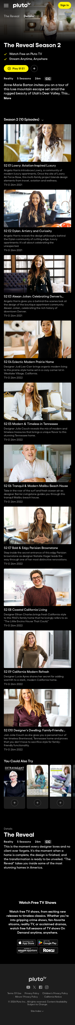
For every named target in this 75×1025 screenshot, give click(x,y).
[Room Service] (37, 787)
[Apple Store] (26, 943)
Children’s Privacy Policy (55, 993)
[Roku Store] (49, 950)
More (7, 98)
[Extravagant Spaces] (14, 787)
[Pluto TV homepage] (37, 979)
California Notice (53, 997)
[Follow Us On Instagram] (47, 987)
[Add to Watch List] (34, 68)
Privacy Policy (32, 993)
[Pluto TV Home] (22, 5)
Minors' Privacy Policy (26, 997)
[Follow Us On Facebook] (40, 987)
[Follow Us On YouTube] (28, 987)
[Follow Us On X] (34, 987)
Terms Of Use (14, 993)
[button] (6, 5)
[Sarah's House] (60, 787)
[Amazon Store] (27, 950)
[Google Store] (47, 943)
